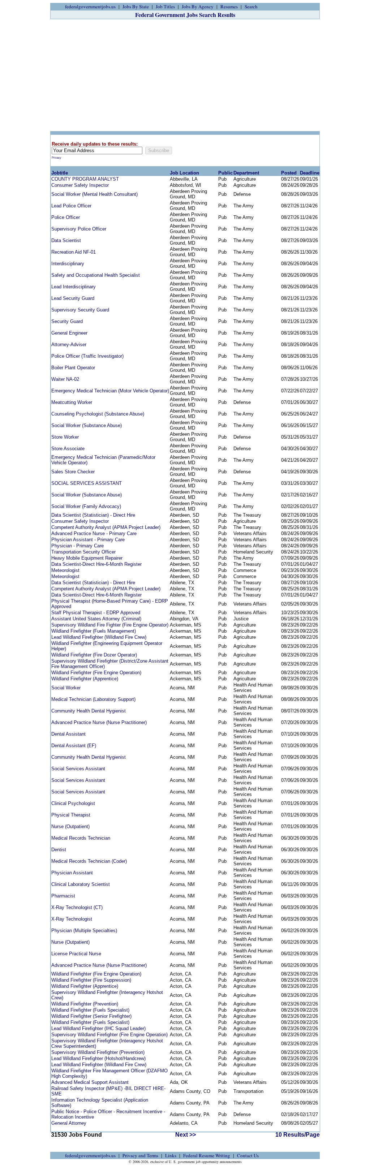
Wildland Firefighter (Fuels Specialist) (90, 1010)
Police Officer (65, 217)
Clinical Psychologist (73, 803)
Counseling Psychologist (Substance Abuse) (97, 414)
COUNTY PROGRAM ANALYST (85, 179)
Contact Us (248, 1155)
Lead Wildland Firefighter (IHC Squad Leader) (98, 1028)
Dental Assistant (68, 734)
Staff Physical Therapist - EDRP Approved (95, 612)
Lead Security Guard (72, 298)
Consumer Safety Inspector (80, 185)
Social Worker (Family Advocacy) (86, 506)
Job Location (184, 173)
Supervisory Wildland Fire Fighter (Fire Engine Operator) (109, 625)
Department (246, 173)
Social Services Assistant (78, 768)
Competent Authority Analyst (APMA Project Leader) (105, 527)
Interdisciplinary (67, 263)
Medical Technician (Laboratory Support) (93, 699)
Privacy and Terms (140, 1155)
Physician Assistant (72, 872)
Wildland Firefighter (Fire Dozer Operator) (94, 655)
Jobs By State (135, 6)
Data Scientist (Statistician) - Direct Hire (93, 515)
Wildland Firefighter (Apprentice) (84, 678)
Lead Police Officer (71, 205)
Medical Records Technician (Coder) (89, 861)
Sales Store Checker (73, 471)
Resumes (229, 6)
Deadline (309, 173)
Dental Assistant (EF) (73, 745)
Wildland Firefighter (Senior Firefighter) (91, 1016)
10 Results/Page (297, 1135)
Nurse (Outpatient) (70, 826)
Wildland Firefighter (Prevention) (84, 1004)
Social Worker (66, 687)
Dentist (58, 849)
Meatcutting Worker (71, 402)
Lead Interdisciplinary (73, 286)
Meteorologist (65, 570)
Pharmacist (63, 896)
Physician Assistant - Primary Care (88, 539)
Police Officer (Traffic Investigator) (87, 356)
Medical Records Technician (80, 838)
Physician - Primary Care (77, 545)
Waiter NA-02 (65, 379)
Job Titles (165, 6)
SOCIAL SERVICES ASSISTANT (86, 483)
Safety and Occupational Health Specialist (95, 275)
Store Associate (68, 448)
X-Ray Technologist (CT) (77, 907)
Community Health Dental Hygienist (88, 711)
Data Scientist (66, 240)
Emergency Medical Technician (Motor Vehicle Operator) (110, 390)
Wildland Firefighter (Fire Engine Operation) (96, 672)
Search (251, 6)
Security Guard (67, 321)
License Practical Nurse (76, 953)
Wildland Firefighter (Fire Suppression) (91, 980)
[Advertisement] (185, 75)
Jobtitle (59, 173)
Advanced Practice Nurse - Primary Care (94, 533)
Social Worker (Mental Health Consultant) (94, 194)
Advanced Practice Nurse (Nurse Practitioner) (99, 722)
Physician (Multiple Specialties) (84, 930)
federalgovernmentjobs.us (90, 6)
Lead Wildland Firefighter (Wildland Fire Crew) (98, 637)
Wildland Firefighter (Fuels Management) (93, 631)
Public (225, 173)
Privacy (56, 157)
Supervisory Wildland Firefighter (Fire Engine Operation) (109, 1034)
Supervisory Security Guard (80, 310)
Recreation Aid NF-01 (73, 252)
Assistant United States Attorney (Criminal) (96, 618)
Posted (289, 173)
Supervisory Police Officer (78, 229)
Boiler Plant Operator (73, 367)
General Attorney (68, 1123)
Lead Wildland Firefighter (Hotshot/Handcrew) (98, 1058)
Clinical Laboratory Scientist (80, 884)
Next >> (185, 1135)
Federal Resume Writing (206, 1155)
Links (170, 1155)
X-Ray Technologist (71, 919)
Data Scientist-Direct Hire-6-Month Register (96, 564)
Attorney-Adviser (68, 344)
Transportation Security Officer (83, 552)
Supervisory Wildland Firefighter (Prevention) (98, 1052)
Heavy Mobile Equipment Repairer (86, 558)
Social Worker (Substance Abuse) (86, 425)
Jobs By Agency (198, 6)
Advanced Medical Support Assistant (90, 1082)
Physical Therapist (70, 815)
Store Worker (65, 437)
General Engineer (69, 333)
